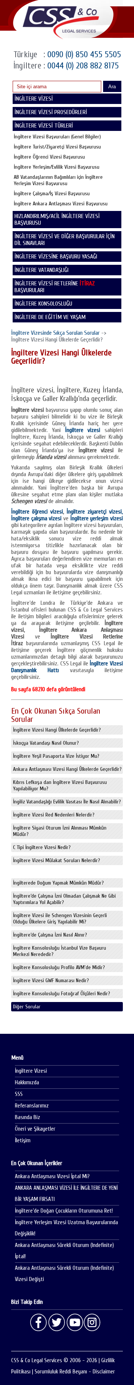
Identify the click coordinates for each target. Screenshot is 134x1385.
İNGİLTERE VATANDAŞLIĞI (41, 270)
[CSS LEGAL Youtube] (74, 1323)
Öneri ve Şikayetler (35, 1129)
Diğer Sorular (27, 1006)
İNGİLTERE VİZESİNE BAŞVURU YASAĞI (56, 256)
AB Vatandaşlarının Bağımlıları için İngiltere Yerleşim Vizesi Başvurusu (58, 180)
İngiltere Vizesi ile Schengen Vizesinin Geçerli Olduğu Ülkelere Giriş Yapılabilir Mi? (60, 918)
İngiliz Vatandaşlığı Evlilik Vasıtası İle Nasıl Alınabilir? (67, 802)
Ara (112, 86)
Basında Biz (27, 1117)
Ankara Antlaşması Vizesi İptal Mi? (52, 1176)
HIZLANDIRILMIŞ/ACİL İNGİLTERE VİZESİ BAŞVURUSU (57, 219)
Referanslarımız (32, 1106)
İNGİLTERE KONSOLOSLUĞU (43, 303)
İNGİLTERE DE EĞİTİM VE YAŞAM (50, 317)
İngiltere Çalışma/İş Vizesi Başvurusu (52, 193)
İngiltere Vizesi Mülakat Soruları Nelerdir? (56, 860)
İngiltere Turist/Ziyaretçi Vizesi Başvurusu (57, 147)
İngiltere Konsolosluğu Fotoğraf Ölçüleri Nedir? (61, 993)
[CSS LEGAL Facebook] (39, 1323)
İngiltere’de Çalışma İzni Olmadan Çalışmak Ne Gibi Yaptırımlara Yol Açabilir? (64, 899)
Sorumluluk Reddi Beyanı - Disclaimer (75, 1372)
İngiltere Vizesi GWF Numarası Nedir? (51, 980)
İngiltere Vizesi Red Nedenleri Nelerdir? (54, 815)
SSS (19, 1094)
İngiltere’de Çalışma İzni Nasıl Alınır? (50, 935)
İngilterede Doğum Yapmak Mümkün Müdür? (58, 883)
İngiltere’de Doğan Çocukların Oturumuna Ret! (64, 1211)
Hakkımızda (27, 1082)
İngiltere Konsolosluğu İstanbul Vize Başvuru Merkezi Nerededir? (59, 951)
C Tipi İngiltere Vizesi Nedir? (42, 847)
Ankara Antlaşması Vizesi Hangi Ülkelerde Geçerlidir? (67, 769)
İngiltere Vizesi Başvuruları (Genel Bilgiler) (57, 137)
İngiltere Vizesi (31, 1071)
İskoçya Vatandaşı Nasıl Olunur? (46, 743)
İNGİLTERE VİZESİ (34, 98)
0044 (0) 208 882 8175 (82, 66)
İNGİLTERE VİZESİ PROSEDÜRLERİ (51, 112)
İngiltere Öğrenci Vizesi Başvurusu (49, 157)
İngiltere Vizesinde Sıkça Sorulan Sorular (55, 333)
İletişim (23, 1140)
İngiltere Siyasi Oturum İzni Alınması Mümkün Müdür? (59, 831)
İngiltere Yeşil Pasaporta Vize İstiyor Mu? (56, 756)
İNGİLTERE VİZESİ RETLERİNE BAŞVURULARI (55, 287)
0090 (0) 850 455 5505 (83, 54)
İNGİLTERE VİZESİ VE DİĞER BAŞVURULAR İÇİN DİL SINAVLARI (65, 239)
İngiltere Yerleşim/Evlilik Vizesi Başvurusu (56, 167)
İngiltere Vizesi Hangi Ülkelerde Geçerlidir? (57, 730)
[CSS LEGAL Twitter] (57, 1323)
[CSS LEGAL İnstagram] (92, 1323)
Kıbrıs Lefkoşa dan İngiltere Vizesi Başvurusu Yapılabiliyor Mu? (60, 785)
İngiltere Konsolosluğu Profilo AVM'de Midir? (59, 967)
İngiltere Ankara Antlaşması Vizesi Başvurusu (61, 203)
